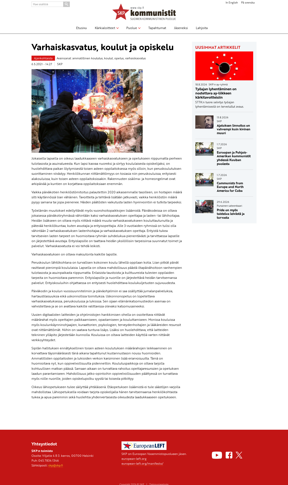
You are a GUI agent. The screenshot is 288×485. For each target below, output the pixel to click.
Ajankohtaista (43, 58)
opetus (119, 58)
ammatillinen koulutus (87, 58)
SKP (59, 64)
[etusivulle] (144, 12)
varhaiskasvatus (135, 58)
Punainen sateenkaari (229, 205)
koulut (108, 58)
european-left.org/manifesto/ (142, 463)
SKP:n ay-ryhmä (218, 84)
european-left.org (134, 458)
